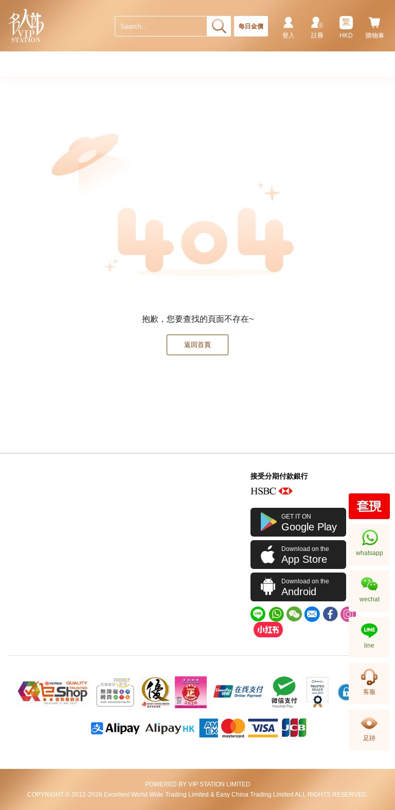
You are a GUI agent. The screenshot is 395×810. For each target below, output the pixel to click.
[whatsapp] (276, 614)
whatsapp (369, 553)
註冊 (317, 35)
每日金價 (251, 26)
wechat (370, 599)
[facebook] (330, 614)
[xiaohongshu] (268, 629)
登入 (288, 35)
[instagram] (348, 614)
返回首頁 (197, 344)
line (369, 645)
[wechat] (294, 614)
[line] (258, 614)
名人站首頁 (26, 26)
